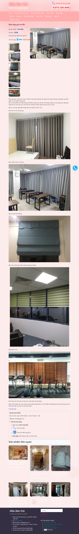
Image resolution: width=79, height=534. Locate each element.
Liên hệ (12, 16)
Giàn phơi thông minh (37, 13)
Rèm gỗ (56, 16)
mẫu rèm (13, 409)
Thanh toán (50, 13)
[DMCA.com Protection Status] (48, 530)
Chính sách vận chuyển (50, 528)
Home (10, 13)
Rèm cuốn (39, 16)
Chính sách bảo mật (49, 526)
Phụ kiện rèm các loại (21, 13)
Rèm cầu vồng (14, 19)
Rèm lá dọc (48, 16)
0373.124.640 (18, 520)
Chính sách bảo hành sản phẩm (53, 524)
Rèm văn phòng (29, 16)
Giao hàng (59, 13)
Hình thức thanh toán (50, 522)
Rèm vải (19, 16)
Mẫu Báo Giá (18, 4)
